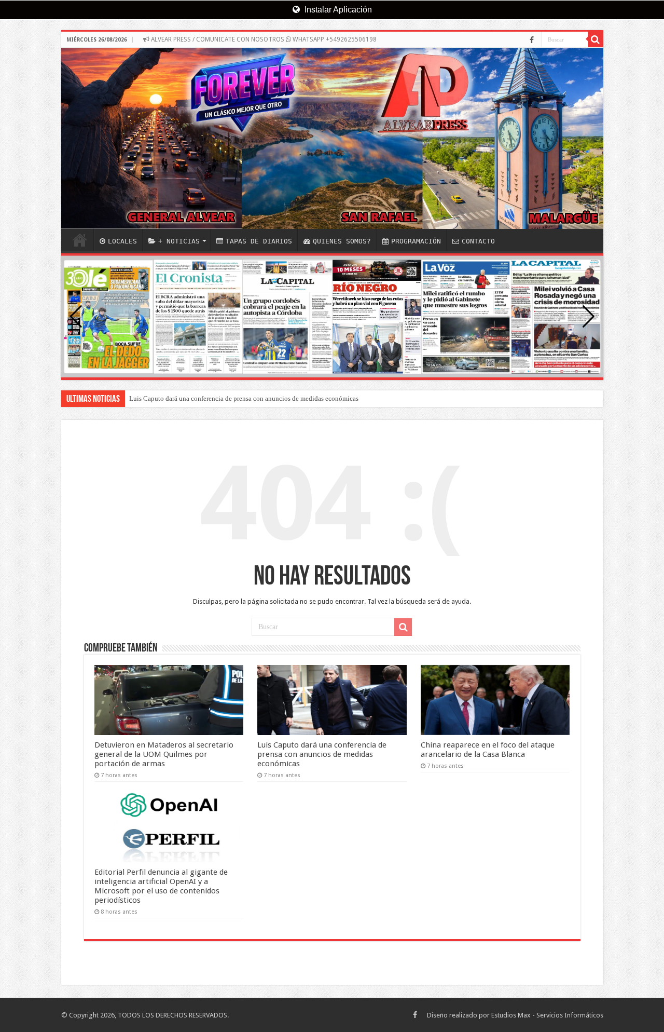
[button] (589, 316)
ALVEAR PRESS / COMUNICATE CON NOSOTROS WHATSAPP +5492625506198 (263, 39)
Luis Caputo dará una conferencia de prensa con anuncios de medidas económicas (243, 398)
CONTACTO (478, 241)
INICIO (79, 240)
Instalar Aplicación (337, 9)
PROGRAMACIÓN (416, 241)
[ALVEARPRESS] (332, 138)
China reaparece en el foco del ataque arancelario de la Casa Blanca (488, 749)
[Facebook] (532, 40)
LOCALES (122, 241)
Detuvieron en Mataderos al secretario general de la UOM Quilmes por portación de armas (163, 754)
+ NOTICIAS (179, 241)
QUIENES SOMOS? (342, 241)
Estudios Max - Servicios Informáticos (547, 1015)
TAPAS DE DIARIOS (259, 241)
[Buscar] (595, 39)
